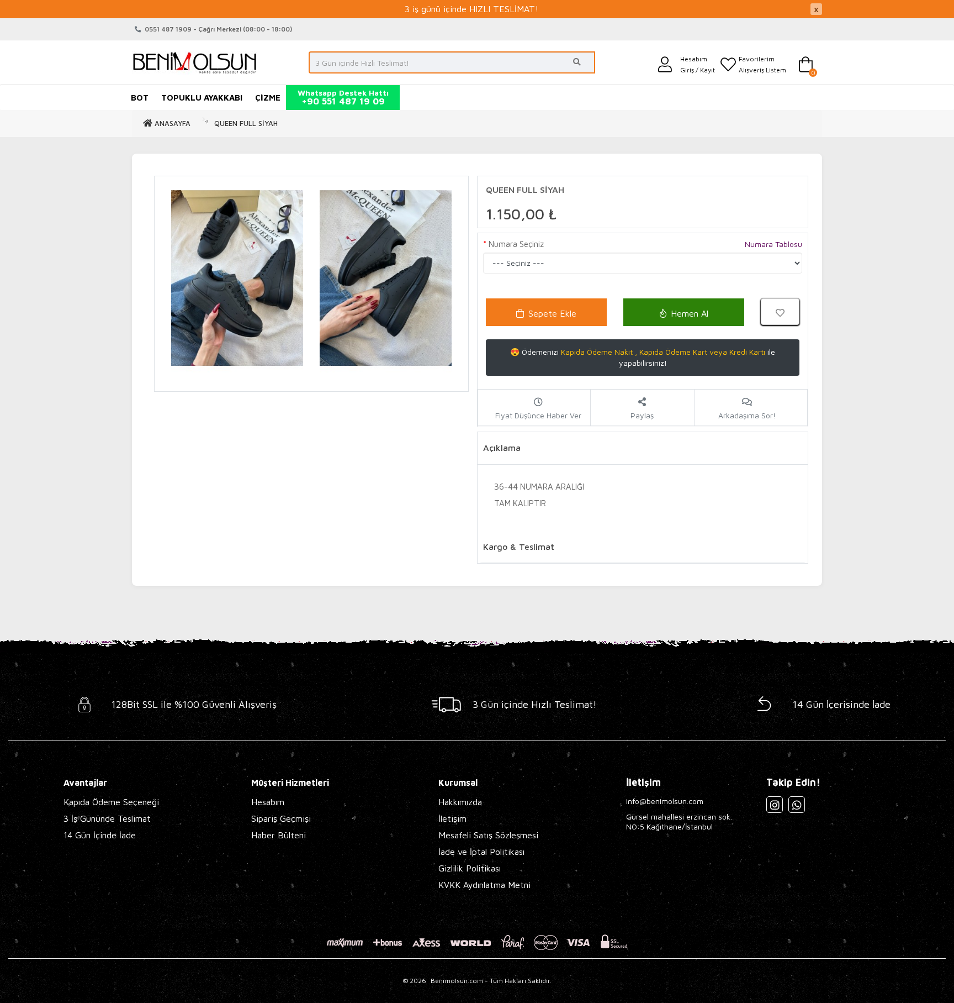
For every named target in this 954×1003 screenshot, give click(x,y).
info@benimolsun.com (664, 801)
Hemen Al (689, 313)
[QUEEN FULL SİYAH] (237, 278)
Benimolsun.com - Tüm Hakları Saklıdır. (491, 980)
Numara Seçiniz (516, 244)
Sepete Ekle (552, 313)
